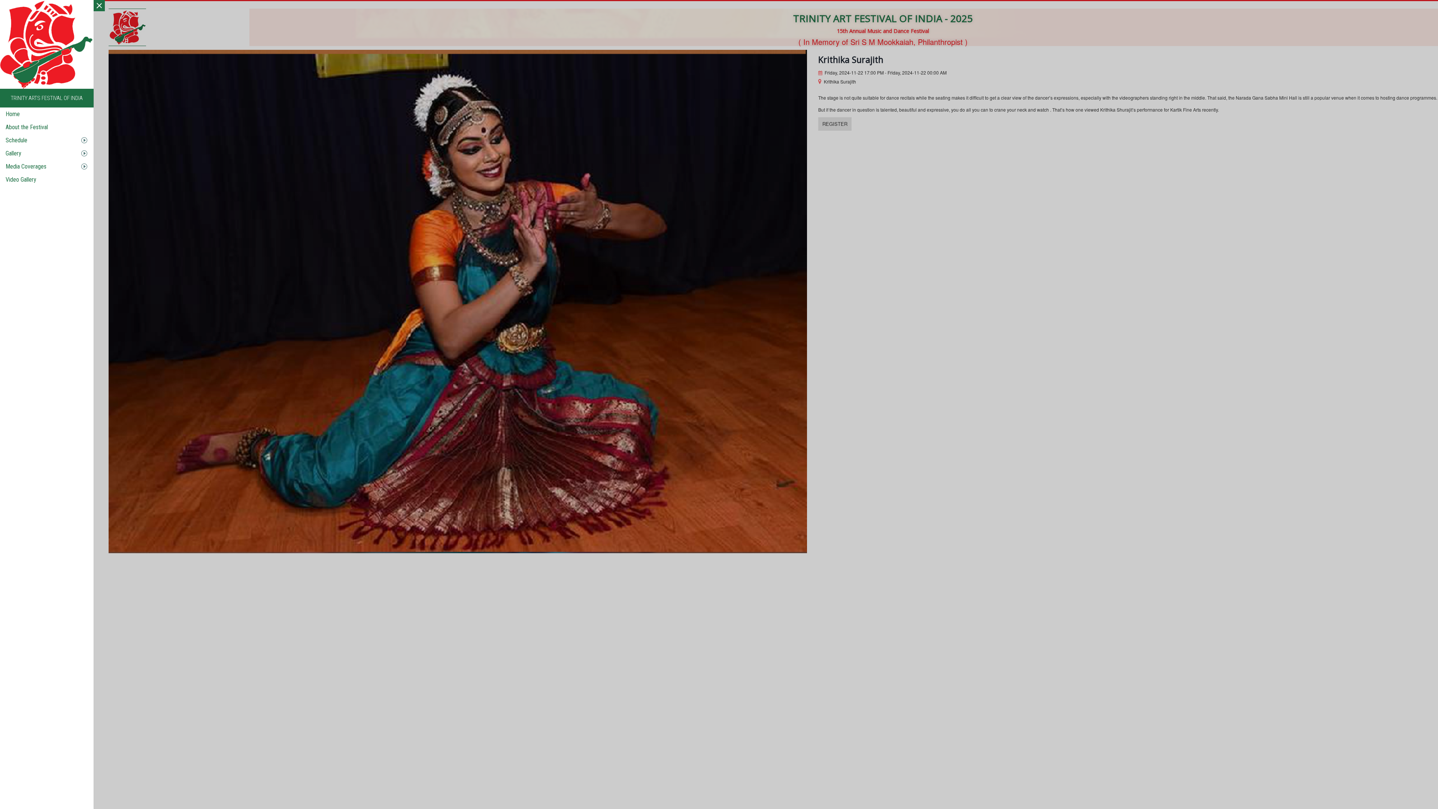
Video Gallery (21, 179)
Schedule (16, 140)
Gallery (13, 153)
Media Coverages (26, 166)
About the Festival (27, 127)
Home (13, 114)
